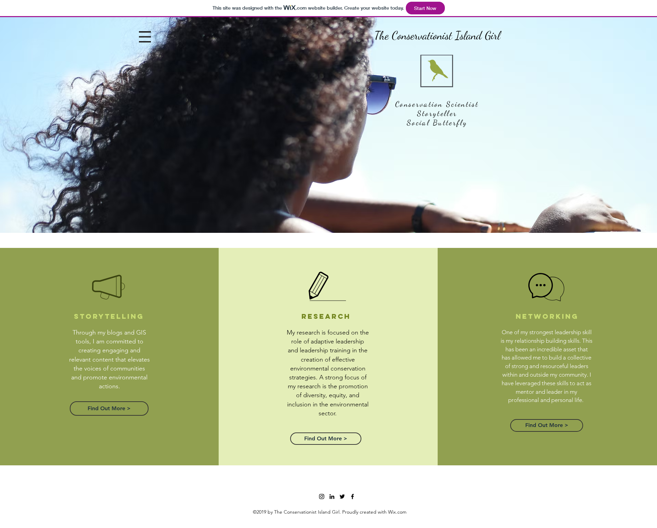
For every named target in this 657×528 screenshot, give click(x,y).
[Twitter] (342, 496)
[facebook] (352, 496)
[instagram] (321, 496)
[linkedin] (331, 496)
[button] (145, 36)
